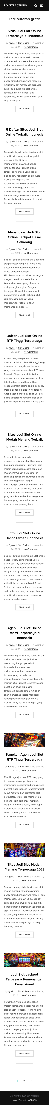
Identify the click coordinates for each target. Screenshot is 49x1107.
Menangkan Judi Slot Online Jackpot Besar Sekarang (24, 237)
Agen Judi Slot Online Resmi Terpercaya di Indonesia (24, 633)
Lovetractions (15, 5)
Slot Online (23, 43)
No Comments (31, 47)
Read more (26, 109)
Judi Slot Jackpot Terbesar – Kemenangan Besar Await (24, 979)
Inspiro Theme (18, 1100)
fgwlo (12, 43)
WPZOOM (32, 1100)
